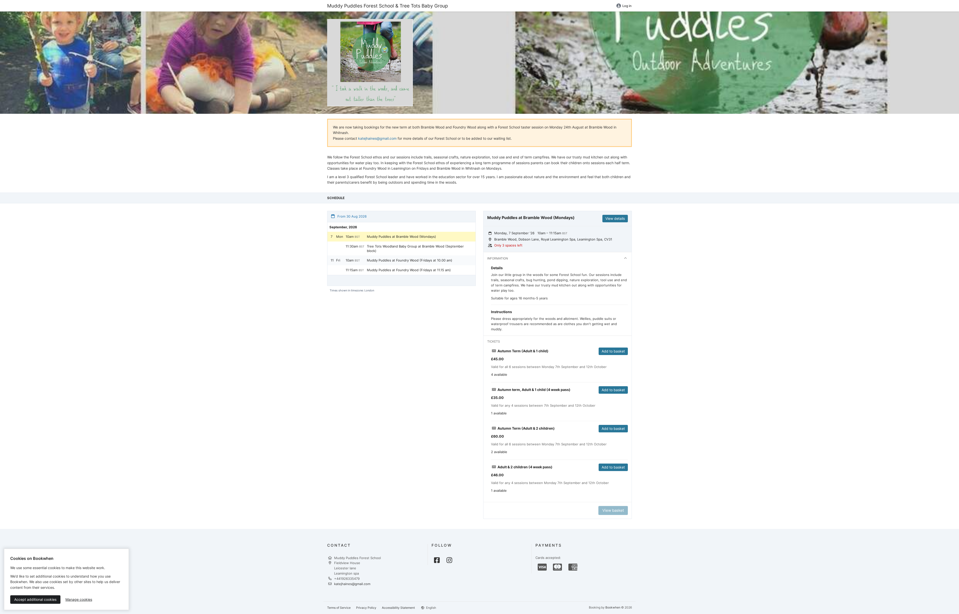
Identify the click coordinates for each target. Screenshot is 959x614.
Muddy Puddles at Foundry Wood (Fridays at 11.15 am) (409, 270)
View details (615, 218)
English (430, 608)
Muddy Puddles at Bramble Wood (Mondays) (401, 237)
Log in (627, 6)
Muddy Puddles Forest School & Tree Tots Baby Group (387, 6)
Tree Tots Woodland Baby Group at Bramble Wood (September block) (415, 248)
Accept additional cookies (35, 599)
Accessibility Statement (398, 608)
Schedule (336, 198)
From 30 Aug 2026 (351, 216)
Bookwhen (612, 607)
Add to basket (613, 351)
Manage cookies (78, 599)
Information (497, 258)
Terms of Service (339, 608)
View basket (613, 510)
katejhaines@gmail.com (377, 138)
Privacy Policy (366, 608)
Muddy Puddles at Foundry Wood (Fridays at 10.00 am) (409, 260)
